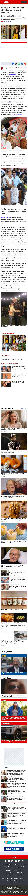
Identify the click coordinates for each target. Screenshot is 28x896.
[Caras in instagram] (5, 861)
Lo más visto (6, 767)
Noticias (11, 864)
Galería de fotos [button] (8, 21)
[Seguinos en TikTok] (16, 861)
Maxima (20, 875)
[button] (14, 34)
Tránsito (14, 883)
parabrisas (14, 724)
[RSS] (19, 861)
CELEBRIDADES (4, 5)
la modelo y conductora (12, 102)
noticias (14, 656)
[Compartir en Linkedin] (22, 64)
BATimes (23, 867)
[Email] (25, 64)
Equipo (11, 880)
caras (14, 700)
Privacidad (5, 880)
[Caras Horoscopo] (14, 850)
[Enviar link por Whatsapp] (19, 64)
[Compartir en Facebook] (13, 64)
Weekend (4, 867)
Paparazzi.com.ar (17, 115)
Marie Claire (18, 864)
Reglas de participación (20, 880)
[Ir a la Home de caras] (6, 2)
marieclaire (14, 678)
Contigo (20, 870)
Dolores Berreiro (5, 359)
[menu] (2, 2)
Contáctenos (22, 878)
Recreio (15, 875)
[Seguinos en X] (12, 861)
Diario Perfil (5, 864)
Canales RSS (5, 878)
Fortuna (24, 864)
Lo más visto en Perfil (9, 804)
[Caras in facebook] (9, 861)
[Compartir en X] (16, 64)
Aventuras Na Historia (10, 872)
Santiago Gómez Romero (17, 359)
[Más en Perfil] (9, 652)
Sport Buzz (8, 875)
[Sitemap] (22, 861)
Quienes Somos (14, 878)
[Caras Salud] (14, 844)
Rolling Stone (20, 872)
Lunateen (17, 867)
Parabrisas (11, 867)
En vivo (24, 1)
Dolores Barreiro (12, 74)
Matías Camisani (6, 217)
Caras (15, 870)
